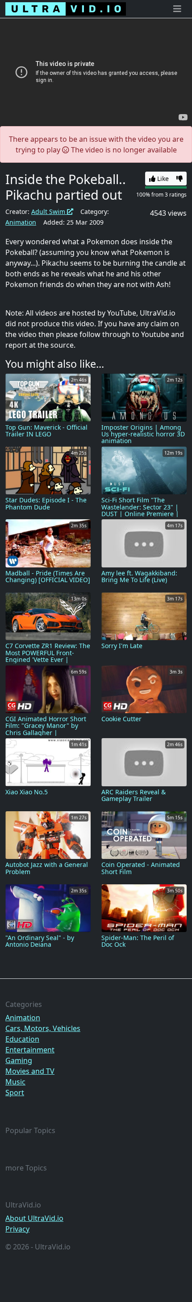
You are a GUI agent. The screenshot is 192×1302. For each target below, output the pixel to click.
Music (15, 1082)
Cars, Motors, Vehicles (42, 1028)
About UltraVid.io (34, 1218)
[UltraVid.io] (65, 9)
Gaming (18, 1060)
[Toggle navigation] (177, 9)
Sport (14, 1092)
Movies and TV (29, 1071)
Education (22, 1039)
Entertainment (29, 1050)
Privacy (17, 1229)
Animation (20, 222)
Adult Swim (49, 211)
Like (162, 178)
